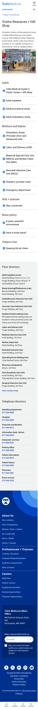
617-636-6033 (8, 435)
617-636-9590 (8, 465)
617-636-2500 (8, 420)
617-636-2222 (8, 480)
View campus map (10, 390)
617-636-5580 (8, 450)
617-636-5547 (8, 443)
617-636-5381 (8, 473)
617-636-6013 (8, 427)
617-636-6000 (8, 412)
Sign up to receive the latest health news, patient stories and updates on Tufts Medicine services (20, 649)
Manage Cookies (19, 684)
